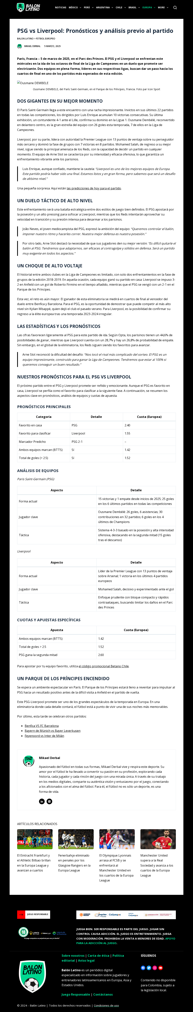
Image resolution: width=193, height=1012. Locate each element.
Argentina (103, 7)
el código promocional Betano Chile (104, 666)
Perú (87, 7)
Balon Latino (25, 38)
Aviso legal (86, 960)
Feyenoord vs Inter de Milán (44, 736)
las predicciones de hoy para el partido (94, 188)
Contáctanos (103, 994)
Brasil (132, 7)
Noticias (60, 7)
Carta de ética (98, 956)
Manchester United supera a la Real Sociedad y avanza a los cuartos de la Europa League (156, 865)
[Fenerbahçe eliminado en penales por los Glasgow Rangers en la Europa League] (76, 839)
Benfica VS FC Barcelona (42, 726)
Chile (119, 7)
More (161, 7)
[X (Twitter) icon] (49, 801)
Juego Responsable (76, 994)
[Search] (175, 7)
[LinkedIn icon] (42, 801)
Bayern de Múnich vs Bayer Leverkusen (52, 731)
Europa (147, 7)
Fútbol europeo (45, 38)
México (73, 7)
